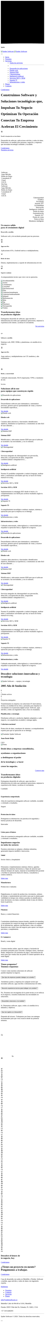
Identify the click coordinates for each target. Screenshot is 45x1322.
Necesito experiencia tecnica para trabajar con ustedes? (19, 988)
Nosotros (8, 59)
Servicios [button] (8, 61)
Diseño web (14, 70)
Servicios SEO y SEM (17, 78)
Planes (7, 84)
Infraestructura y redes (17, 82)
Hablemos (4, 1287)
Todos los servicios (16, 63)
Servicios (8, 1294)
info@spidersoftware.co (9, 1300)
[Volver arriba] (2, 1320)
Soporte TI (13, 80)
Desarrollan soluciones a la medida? (13, 1001)
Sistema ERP (14, 72)
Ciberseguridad (15, 74)
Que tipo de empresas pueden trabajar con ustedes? (18, 977)
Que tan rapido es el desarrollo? (12, 1012)
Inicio (7, 57)
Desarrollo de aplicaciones (19, 68)
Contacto (8, 86)
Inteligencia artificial (17, 76)
